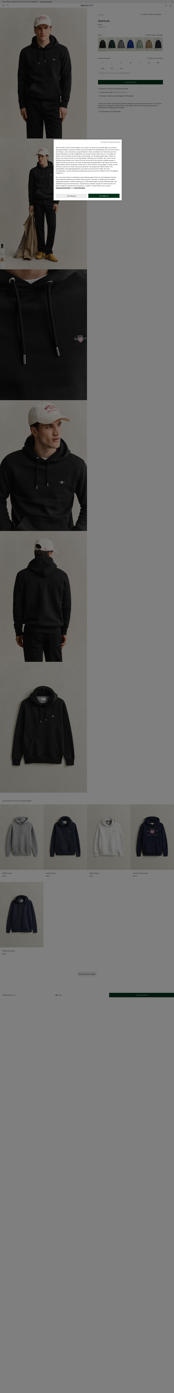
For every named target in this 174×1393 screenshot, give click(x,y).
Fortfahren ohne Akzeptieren (110, 142)
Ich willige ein (103, 196)
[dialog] (87, 170)
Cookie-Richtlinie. (79, 188)
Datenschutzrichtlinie (63, 188)
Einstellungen (71, 196)
